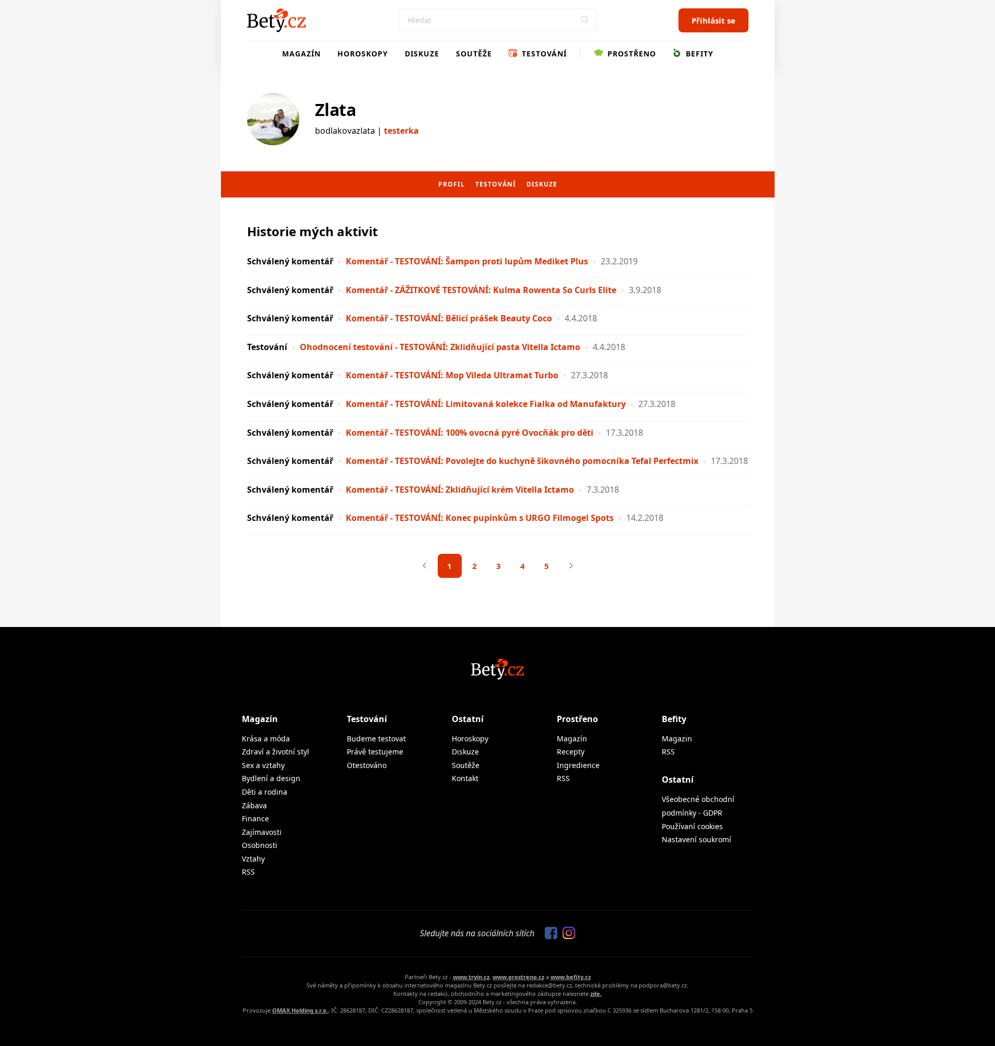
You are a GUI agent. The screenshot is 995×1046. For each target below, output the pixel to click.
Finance (255, 818)
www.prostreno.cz (518, 977)
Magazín (301, 54)
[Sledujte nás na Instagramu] (566, 933)
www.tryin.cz (471, 977)
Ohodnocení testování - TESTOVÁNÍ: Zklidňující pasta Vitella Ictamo (440, 347)
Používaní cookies (692, 826)
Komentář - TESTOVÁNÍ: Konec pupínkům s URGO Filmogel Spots (480, 518)
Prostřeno (630, 54)
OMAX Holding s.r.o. (300, 1010)
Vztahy (253, 859)
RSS (248, 872)
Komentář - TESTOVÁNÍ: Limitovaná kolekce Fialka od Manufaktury (486, 404)
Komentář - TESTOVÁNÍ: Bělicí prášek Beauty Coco (449, 318)
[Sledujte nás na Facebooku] (548, 933)
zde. (596, 993)
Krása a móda (266, 738)
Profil (451, 184)
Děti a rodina (264, 792)
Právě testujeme (375, 752)
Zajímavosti (262, 832)
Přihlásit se (713, 20)
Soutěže (474, 54)
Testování (543, 54)
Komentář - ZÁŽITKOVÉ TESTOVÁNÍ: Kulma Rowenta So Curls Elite (481, 290)
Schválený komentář (290, 261)
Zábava (254, 805)
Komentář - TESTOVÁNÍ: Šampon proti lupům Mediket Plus (467, 261)
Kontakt (465, 778)
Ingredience (578, 765)
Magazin (677, 738)
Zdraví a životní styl (275, 752)
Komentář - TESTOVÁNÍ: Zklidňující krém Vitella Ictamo (460, 489)
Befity (698, 54)
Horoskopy (362, 54)
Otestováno (367, 765)
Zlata (335, 109)
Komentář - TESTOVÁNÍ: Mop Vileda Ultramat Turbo (452, 375)
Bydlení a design (271, 778)
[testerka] (273, 119)
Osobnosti (259, 845)
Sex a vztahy (263, 765)
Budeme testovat (376, 738)
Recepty (570, 752)
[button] (585, 20)
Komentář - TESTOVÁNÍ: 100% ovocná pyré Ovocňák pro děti (469, 432)
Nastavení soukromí (696, 839)
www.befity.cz (571, 977)
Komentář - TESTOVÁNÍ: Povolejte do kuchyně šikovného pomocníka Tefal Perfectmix (523, 461)
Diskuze (422, 54)
